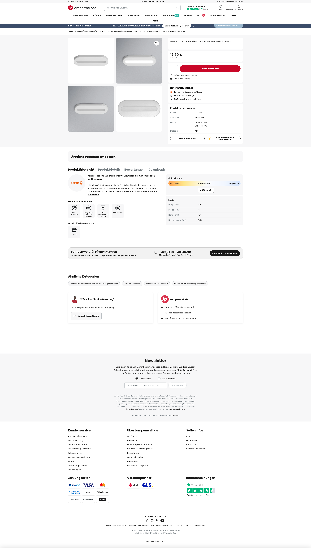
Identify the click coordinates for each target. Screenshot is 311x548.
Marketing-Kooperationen (139, 444)
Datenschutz (192, 440)
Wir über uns (133, 436)
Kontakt (72, 461)
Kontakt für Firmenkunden (224, 253)
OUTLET (234, 15)
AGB (188, 436)
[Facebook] (148, 520)
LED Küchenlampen (132, 283)
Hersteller (176, 415)
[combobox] (142, 8)
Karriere (131, 448)
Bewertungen (134, 170)
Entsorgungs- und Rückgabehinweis (191, 525)
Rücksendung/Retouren (79, 448)
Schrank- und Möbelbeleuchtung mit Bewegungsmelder (94, 283)
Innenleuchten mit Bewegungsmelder (190, 283)
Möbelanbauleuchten (130, 31)
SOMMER (177, 26)
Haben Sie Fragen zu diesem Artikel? (225, 138)
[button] (91, 109)
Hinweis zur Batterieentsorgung (164, 525)
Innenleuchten (89, 31)
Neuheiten (170, 15)
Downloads (156, 170)
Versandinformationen (79, 457)
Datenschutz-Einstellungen (116, 525)
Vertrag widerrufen (78, 436)
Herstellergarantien (77, 465)
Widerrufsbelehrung (195, 448)
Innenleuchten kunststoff (157, 283)
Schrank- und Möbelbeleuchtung (108, 31)
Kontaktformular (132, 409)
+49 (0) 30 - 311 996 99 (175, 252)
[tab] (81, 169)
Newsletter (132, 440)
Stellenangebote (145, 448)
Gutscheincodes (135, 457)
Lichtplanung (133, 453)
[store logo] (82, 7)
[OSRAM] (76, 183)
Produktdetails (109, 170)
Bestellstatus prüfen (77, 444)
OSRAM (198, 112)
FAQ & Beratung (75, 440)
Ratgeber (143, 465)
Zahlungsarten (75, 453)
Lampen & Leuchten (75, 31)
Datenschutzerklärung (177, 409)
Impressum (191, 444)
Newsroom (132, 461)
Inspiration (132, 465)
